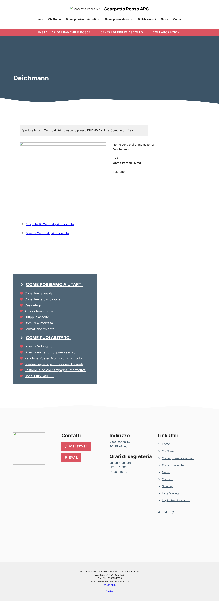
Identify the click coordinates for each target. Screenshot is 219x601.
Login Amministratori (176, 500)
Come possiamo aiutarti (81, 19)
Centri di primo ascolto (121, 32)
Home (39, 19)
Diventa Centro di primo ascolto (47, 233)
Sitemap (167, 486)
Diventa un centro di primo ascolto (51, 352)
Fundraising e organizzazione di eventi (54, 364)
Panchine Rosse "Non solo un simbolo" (54, 358)
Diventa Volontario (38, 346)
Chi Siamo (54, 19)
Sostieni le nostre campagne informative (55, 370)
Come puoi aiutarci (117, 19)
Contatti (178, 19)
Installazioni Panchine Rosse (64, 32)
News (164, 19)
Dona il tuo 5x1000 (39, 376)
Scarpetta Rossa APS (126, 9)
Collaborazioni (147, 19)
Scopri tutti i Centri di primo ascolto (50, 224)
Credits (109, 591)
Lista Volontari (171, 493)
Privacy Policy (109, 584)
